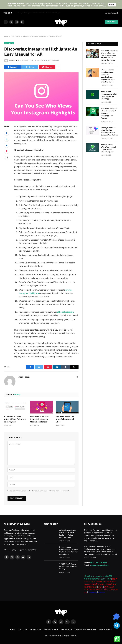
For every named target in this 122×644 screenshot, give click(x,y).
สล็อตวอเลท (108, 590)
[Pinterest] (6, 151)
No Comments (42, 60)
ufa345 (101, 584)
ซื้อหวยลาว (92, 592)
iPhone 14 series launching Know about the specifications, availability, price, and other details (108, 76)
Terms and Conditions (85, 629)
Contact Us (35, 629)
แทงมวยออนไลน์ (90, 587)
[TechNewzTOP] (61, 22)
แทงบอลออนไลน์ (90, 584)
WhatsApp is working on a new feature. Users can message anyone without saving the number (109, 55)
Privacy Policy (51, 629)
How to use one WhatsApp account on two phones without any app (108, 148)
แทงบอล (98, 576)
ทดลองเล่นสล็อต (96, 590)
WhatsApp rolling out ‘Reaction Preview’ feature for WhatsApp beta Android (109, 113)
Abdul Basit (15, 60)
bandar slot (101, 581)
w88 (109, 579)
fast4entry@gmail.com (99, 565)
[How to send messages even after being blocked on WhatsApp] (92, 94)
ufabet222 (107, 576)
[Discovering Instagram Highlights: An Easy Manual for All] (41, 96)
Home (12, 629)
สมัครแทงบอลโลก (91, 579)
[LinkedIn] (6, 145)
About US (22, 629)
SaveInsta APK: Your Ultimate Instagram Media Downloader (39, 419)
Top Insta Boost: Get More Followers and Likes (65, 419)
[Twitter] (6, 139)
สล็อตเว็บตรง (89, 576)
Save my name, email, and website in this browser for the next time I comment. (39, 491)
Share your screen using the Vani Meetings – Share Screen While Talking (109, 131)
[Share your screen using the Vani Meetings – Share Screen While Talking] (92, 130)
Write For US (105, 629)
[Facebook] (6, 133)
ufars (100, 587)
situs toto (111, 581)
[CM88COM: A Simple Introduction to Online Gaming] (50, 567)
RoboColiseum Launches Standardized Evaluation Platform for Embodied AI (40, 13)
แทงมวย (101, 592)
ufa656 (102, 579)
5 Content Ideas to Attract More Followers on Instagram (14, 419)
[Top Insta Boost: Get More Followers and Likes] (67, 407)
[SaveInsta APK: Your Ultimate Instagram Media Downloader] (41, 407)
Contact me (111, 22)
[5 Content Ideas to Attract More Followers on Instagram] (15, 407)
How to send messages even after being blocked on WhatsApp (109, 95)
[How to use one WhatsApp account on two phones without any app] (92, 147)
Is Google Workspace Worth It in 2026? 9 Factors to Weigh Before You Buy (67, 533)
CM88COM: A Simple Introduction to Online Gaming (67, 566)
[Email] (6, 157)
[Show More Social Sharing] (58, 67)
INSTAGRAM (9, 43)
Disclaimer (66, 629)
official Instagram (65, 312)
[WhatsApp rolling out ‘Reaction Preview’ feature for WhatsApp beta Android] (92, 111)
